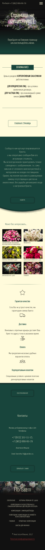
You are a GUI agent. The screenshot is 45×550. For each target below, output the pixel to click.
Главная (12, 521)
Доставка (22, 324)
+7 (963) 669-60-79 (22, 441)
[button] (22, 469)
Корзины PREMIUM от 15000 (28, 500)
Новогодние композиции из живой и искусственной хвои (22, 516)
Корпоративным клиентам (22, 370)
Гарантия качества (22, 301)
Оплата (22, 347)
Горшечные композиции (27, 521)
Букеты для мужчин (23, 525)
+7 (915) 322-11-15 (22, 437)
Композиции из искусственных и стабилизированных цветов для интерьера (23, 505)
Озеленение (11, 500)
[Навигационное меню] (41, 3)
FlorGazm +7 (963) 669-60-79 (14, 3)
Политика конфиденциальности (22, 539)
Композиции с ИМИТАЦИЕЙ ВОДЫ (22, 511)
